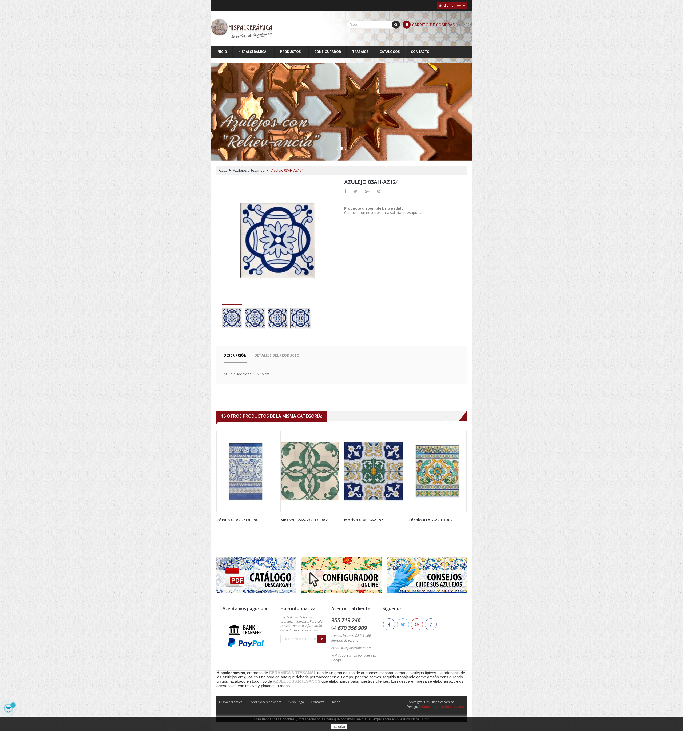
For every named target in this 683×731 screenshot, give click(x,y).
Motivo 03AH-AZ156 (364, 519)
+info (425, 719)
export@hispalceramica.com (351, 648)
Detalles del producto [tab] (277, 355)
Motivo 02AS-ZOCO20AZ (304, 519)
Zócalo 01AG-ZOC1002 (430, 519)
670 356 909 (352, 627)
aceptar (339, 726)
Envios (335, 702)
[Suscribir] (321, 639)
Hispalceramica (231, 702)
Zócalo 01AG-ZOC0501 (238, 519)
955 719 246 (345, 620)
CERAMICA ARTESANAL (292, 673)
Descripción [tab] (235, 355)
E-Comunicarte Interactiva (441, 706)
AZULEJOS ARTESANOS (296, 681)
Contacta (317, 702)
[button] (219, 117)
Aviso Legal (296, 702)
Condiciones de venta (265, 702)
